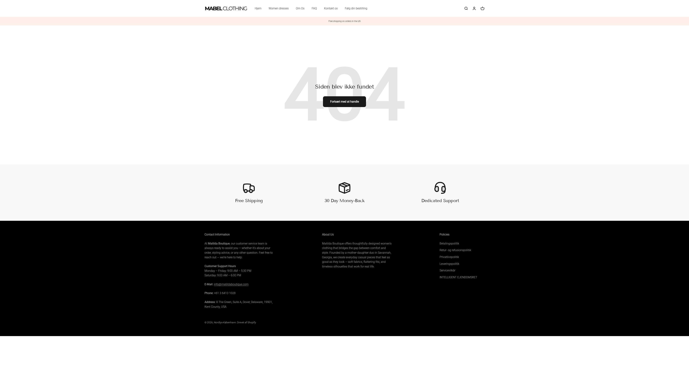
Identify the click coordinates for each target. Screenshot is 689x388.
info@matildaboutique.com (231, 284)
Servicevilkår (447, 270)
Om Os (300, 8)
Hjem (258, 8)
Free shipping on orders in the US (344, 21)
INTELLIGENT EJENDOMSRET (458, 277)
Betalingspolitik (449, 243)
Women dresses (279, 8)
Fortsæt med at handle (344, 101)
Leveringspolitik (449, 263)
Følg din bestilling (356, 8)
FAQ (314, 8)
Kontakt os (331, 8)
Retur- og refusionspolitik (455, 250)
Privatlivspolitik (449, 257)
